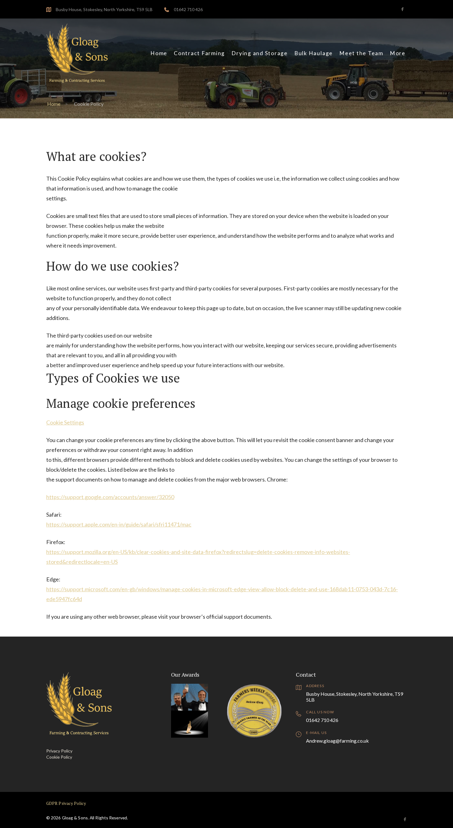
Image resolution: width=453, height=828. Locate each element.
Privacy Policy (59, 750)
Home (158, 53)
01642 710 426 (188, 9)
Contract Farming (199, 53)
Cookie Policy (59, 757)
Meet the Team (361, 53)
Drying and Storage (259, 53)
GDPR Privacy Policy (66, 803)
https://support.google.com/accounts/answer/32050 (110, 497)
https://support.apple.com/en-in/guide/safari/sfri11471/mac (118, 524)
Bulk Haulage (313, 53)
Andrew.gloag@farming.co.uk (337, 741)
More (398, 53)
